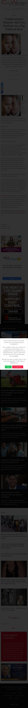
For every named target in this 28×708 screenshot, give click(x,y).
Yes (8, 367)
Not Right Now (17, 367)
